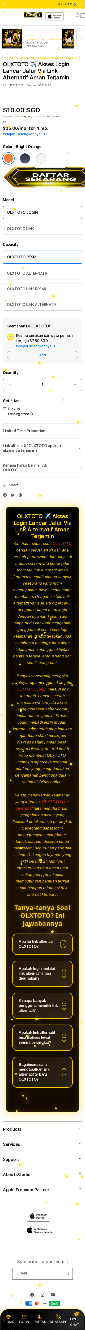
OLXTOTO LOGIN (22, 212)
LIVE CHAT (74, 1321)
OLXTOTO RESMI (22, 257)
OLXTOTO (62, 544)
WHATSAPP (58, 1322)
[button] (5, 17)
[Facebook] (6, 496)
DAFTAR (40, 1322)
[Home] (33, 14)
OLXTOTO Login (32, 689)
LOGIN (24, 1322)
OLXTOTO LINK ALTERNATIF (31, 304)
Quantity (10, 372)
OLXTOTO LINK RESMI (26, 289)
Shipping (26, 116)
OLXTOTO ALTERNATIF (27, 273)
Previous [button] (4, 4)
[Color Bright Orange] (8, 158)
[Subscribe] (67, 1274)
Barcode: (31, 85)
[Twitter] (14, 496)
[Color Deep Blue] (25, 158)
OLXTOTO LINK (20, 228)
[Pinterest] (21, 496)
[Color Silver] (41, 158)
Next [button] (80, 4)
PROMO (9, 1322)
